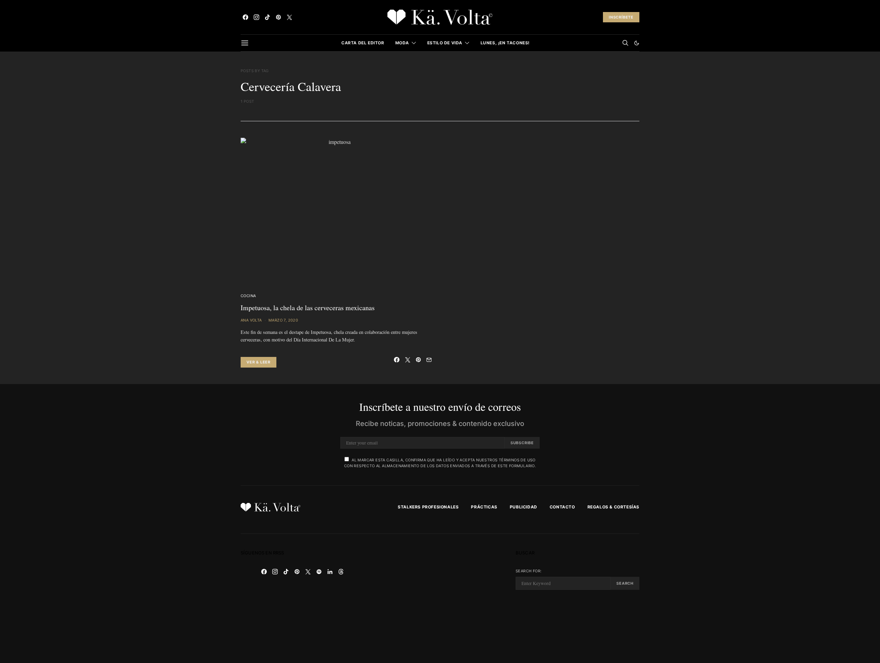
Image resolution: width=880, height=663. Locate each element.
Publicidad (523, 506)
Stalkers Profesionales (428, 506)
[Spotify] (319, 571)
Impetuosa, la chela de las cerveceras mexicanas (308, 307)
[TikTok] (267, 17)
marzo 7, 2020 (283, 320)
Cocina (248, 295)
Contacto (562, 506)
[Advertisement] (440, 598)
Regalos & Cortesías (613, 506)
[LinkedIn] (330, 571)
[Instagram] (256, 17)
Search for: (528, 571)
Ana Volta (251, 320)
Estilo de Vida (444, 42)
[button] (636, 43)
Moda (402, 42)
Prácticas (484, 506)
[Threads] (341, 571)
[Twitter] (289, 17)
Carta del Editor (362, 42)
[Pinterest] (278, 17)
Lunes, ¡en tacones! (505, 42)
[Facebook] (245, 17)
